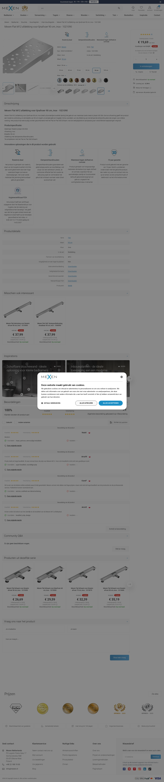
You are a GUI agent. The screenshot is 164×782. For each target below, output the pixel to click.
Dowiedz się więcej (68, 397)
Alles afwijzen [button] (86, 403)
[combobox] (121, 377)
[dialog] (82, 390)
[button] (50, 403)
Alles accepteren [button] (110, 403)
